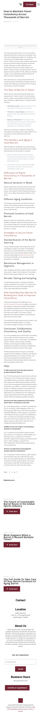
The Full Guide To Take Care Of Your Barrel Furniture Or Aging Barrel (20, 581)
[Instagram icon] (23, 714)
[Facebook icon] (18, 714)
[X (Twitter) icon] (20, 714)
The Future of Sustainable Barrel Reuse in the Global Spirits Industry (19, 503)
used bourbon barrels (27, 255)
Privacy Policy (23, 709)
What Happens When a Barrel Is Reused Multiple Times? (19, 537)
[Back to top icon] (20, 700)
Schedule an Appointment (17, 688)
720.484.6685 (20, 604)
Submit (20, 669)
